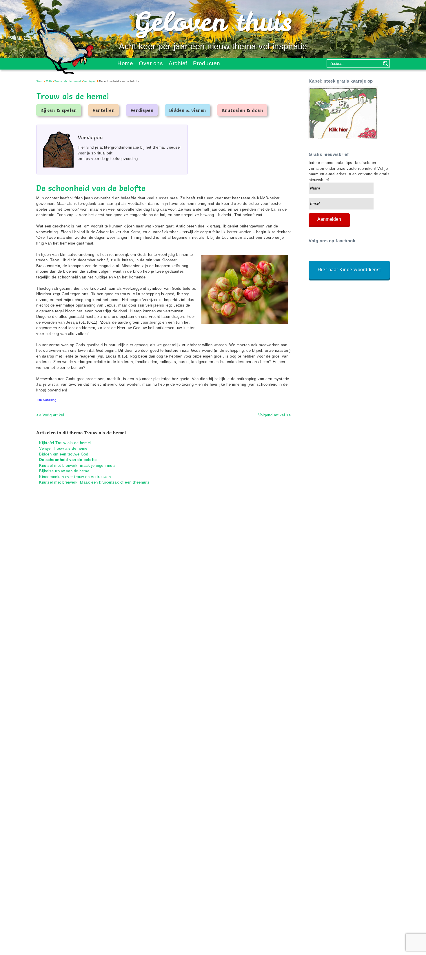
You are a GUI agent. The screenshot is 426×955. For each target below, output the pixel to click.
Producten (206, 63)
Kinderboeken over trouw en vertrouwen (75, 477)
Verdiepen (90, 81)
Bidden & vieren (187, 110)
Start (39, 81)
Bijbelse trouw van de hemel (64, 471)
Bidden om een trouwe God (63, 454)
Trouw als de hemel (67, 81)
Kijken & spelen (59, 110)
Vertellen (103, 110)
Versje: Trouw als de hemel (64, 448)
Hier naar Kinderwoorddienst (349, 269)
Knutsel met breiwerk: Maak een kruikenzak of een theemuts (94, 482)
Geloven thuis (213, 21)
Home (125, 63)
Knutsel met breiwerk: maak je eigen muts (77, 465)
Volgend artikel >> (274, 415)
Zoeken (386, 63)
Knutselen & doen (242, 110)
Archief (178, 63)
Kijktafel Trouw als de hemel (65, 443)
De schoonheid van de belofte (68, 460)
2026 (48, 81)
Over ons (151, 63)
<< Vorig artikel (50, 415)
